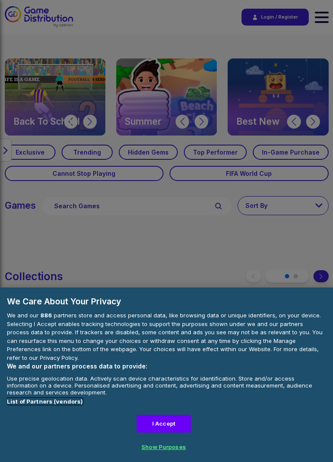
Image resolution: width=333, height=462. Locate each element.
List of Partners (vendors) (45, 401)
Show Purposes (163, 446)
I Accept (163, 423)
